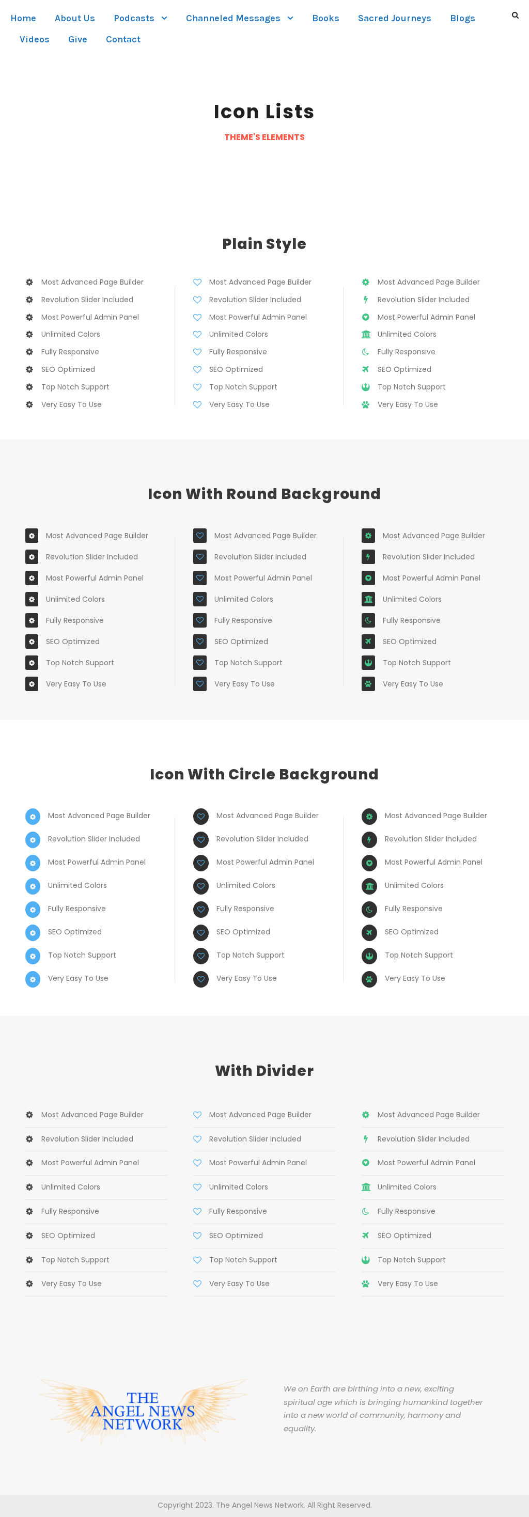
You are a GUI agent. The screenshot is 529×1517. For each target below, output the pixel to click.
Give (77, 39)
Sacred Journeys (394, 18)
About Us (75, 18)
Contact (123, 39)
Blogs (462, 18)
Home (23, 18)
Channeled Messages (233, 18)
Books (325, 18)
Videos (35, 39)
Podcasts (134, 18)
